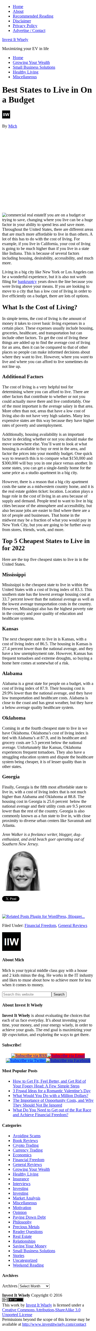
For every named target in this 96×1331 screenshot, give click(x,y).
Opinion (20, 1212)
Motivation (22, 1207)
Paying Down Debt (29, 1217)
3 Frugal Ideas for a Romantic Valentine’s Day (52, 1090)
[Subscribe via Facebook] (68, 1060)
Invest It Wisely (15, 39)
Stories (18, 1255)
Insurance (21, 1179)
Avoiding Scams (27, 1135)
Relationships (24, 1241)
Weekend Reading (28, 1265)
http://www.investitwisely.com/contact (54, 1324)
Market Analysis (26, 1198)
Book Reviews (25, 1140)
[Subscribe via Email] (66, 1055)
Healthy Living (25, 1174)
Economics (22, 1155)
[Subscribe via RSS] (29, 1055)
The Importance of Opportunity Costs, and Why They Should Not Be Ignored (53, 1102)
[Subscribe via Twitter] (26, 1060)
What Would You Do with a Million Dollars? (50, 1095)
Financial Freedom (40, 925)
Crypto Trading (26, 1145)
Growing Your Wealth (31, 1169)
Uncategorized (25, 1260)
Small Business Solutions (34, 1250)
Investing (20, 1188)
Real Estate (22, 1236)
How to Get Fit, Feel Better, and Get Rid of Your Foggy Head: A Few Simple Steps (49, 1083)
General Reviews (72, 925)
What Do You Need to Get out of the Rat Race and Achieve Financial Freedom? (52, 1112)
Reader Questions (28, 1231)
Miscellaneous (25, 1203)
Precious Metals (26, 1227)
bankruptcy (27, 281)
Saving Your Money (30, 1246)
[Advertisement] (48, 170)
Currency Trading (28, 1150)
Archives (9, 1286)
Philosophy (22, 1222)
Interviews (21, 1183)
